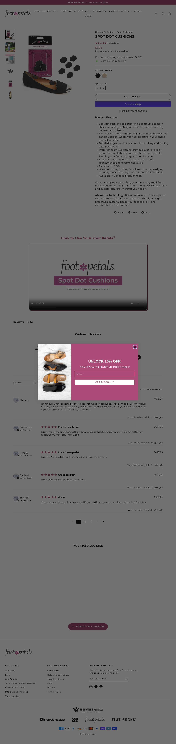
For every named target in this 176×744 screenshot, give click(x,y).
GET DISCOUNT (104, 382)
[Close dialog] (135, 347)
